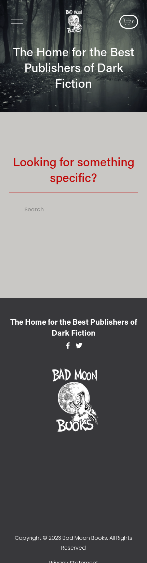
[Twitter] (79, 345)
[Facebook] (68, 345)
